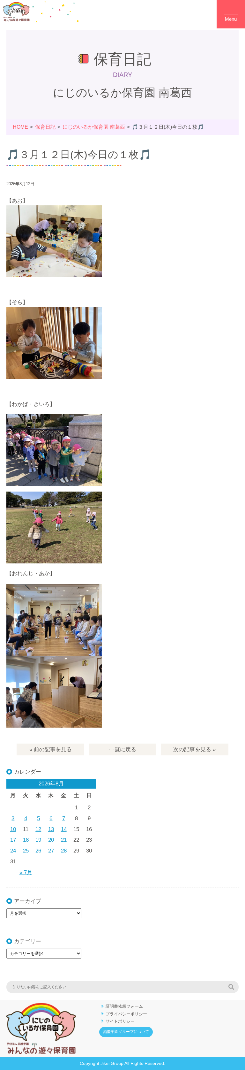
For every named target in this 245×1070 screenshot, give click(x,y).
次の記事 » (194, 749)
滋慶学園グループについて (126, 1031)
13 (51, 829)
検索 (231, 987)
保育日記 (45, 127)
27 (51, 851)
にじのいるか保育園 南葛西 (94, 127)
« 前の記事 (50, 749)
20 (51, 840)
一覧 (122, 749)
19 (38, 840)
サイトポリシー (120, 1021)
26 (38, 851)
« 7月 (25, 872)
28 (64, 851)
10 (13, 829)
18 (26, 840)
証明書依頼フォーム (124, 1006)
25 (26, 851)
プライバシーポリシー (126, 1014)
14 (64, 829)
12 (38, 829)
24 (13, 851)
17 (13, 840)
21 (64, 840)
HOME (20, 127)
